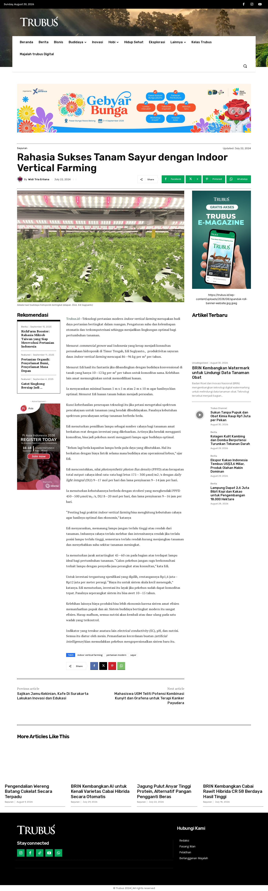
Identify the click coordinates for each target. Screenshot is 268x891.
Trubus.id (73, 319)
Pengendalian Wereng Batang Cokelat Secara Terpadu (28, 791)
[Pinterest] (112, 666)
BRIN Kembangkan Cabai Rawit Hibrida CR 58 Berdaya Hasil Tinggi (232, 791)
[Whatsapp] (58, 853)
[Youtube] (260, 4)
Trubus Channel (219, 408)
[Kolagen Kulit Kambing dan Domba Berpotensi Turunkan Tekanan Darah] (199, 438)
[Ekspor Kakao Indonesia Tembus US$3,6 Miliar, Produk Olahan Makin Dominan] (199, 462)
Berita (24, 327)
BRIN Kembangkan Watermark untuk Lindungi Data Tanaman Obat (221, 373)
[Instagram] (252, 4)
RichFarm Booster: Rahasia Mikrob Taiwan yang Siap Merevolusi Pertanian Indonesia (37, 339)
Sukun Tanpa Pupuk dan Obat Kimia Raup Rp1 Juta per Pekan (231, 416)
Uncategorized (200, 363)
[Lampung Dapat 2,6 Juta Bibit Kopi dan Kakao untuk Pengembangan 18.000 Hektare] (199, 490)
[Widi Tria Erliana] (20, 179)
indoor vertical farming (90, 654)
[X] (103, 666)
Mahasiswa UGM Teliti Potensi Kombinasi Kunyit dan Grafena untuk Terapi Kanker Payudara (149, 698)
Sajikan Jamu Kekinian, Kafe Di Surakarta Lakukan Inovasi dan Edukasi (52, 696)
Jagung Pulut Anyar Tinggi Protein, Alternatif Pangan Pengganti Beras (164, 791)
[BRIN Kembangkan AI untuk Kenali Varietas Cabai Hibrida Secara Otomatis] (101, 761)
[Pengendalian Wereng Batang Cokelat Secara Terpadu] (35, 761)
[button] (245, 66)
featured (25, 355)
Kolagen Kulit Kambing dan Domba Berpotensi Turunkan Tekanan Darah (230, 440)
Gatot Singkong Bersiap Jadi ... (33, 385)
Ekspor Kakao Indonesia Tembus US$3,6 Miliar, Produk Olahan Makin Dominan (229, 465)
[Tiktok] (39, 853)
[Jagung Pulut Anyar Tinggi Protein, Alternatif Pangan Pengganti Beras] (167, 761)
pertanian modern (116, 654)
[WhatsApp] (121, 666)
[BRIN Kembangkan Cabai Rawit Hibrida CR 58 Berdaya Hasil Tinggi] (233, 761)
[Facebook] (244, 4)
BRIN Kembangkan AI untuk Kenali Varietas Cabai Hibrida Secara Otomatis (100, 791)
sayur (133, 654)
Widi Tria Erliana (38, 179)
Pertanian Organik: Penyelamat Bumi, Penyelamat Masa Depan (35, 365)
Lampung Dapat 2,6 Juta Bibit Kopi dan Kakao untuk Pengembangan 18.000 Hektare (230, 493)
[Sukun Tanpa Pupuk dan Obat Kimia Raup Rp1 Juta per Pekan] (199, 415)
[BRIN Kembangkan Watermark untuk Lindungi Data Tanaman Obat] (221, 339)
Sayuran (22, 148)
